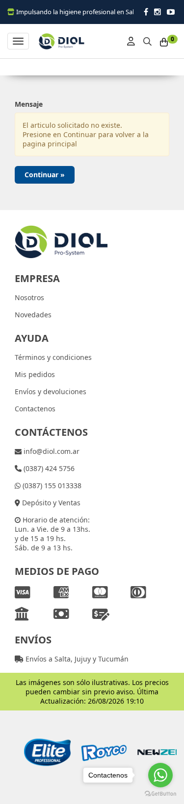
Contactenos (35, 408)
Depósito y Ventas (50, 502)
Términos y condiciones (53, 357)
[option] (43, 752)
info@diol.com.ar (50, 451)
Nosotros (29, 297)
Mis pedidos (35, 374)
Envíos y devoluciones (50, 391)
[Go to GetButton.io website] (160, 794)
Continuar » (45, 174)
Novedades (33, 314)
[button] (147, 40)
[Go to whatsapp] (160, 775)
